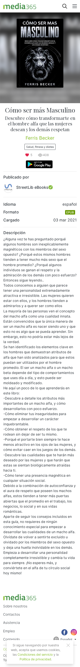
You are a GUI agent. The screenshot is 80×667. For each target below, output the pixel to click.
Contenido (11, 639)
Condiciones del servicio (35, 654)
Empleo (9, 631)
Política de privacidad (35, 659)
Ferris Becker (40, 138)
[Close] (68, 645)
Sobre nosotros (15, 606)
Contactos (11, 614)
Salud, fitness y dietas (40, 147)
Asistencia (11, 623)
